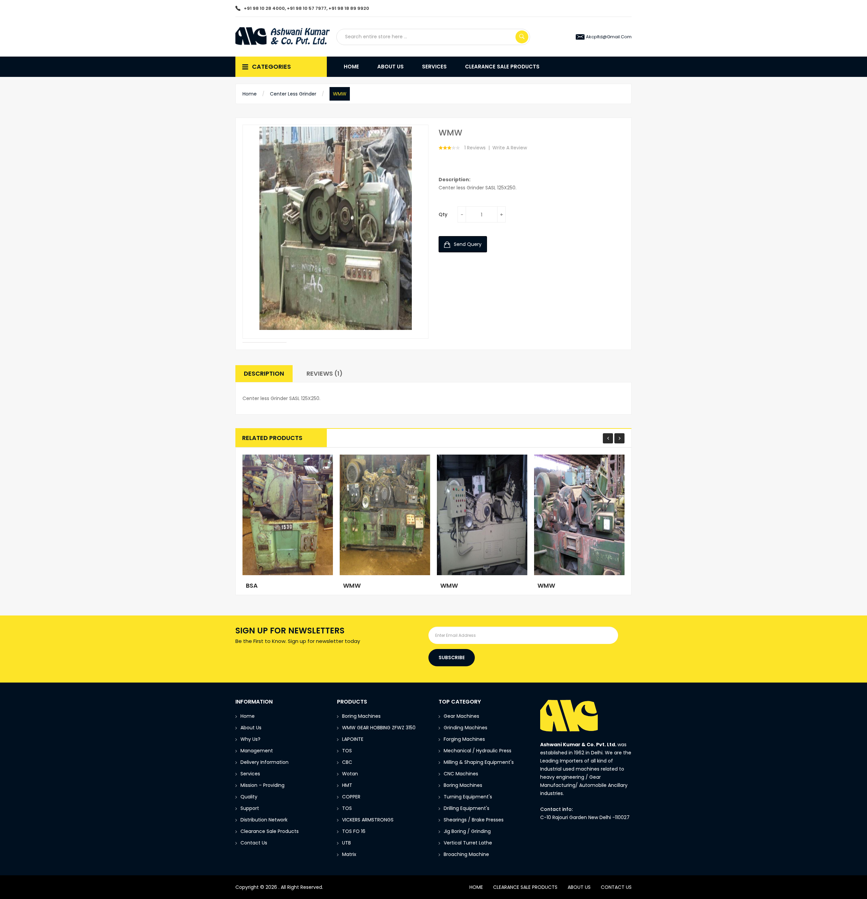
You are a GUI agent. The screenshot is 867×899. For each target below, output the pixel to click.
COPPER (351, 796)
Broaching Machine (466, 854)
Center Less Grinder (293, 93)
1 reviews (475, 148)
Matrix (349, 854)
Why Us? (250, 739)
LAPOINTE (352, 739)
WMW (339, 93)
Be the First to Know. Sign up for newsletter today (297, 641)
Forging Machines (464, 739)
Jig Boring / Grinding (467, 831)
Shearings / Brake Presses (474, 819)
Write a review (509, 148)
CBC (347, 762)
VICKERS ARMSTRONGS (368, 819)
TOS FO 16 (353, 831)
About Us (250, 727)
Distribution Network (264, 819)
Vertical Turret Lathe (468, 842)
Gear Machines (461, 716)
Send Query (467, 244)
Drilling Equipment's (466, 808)
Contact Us (253, 842)
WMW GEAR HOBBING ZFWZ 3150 (379, 727)
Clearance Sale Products (269, 831)
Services (250, 773)
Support (249, 808)
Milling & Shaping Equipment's (479, 762)
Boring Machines (361, 716)
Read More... (266, 582)
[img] (264, 342)
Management (256, 750)
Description (264, 373)
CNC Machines (461, 773)
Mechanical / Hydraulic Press (477, 750)
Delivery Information (264, 762)
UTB (346, 842)
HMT (347, 785)
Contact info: (556, 809)
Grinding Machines (465, 727)
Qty (443, 214)
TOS (347, 750)
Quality (248, 796)
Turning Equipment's (468, 796)
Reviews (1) (324, 373)
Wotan (350, 773)
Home (249, 93)
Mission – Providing (263, 785)
